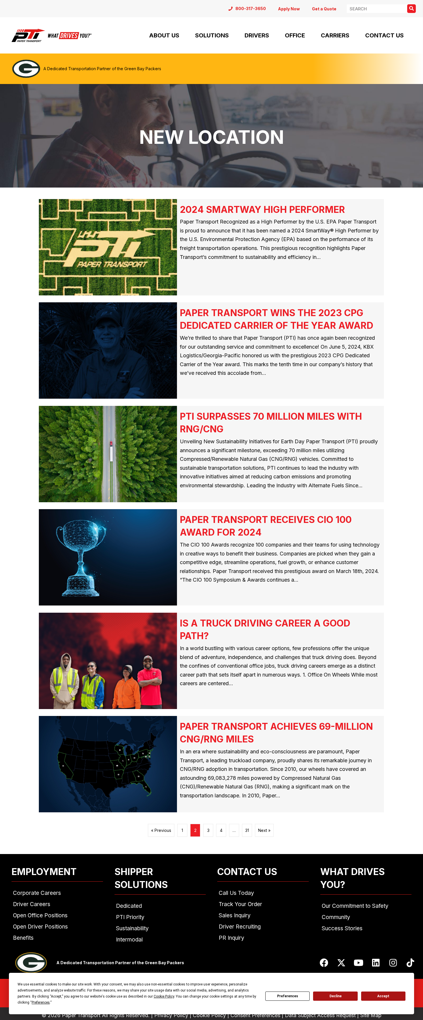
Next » (264, 830)
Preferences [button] (41, 1002)
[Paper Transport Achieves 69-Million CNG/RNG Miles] (211, 764)
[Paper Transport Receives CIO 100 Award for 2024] (211, 557)
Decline (335, 996)
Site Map (371, 1015)
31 (247, 830)
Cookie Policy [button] (164, 996)
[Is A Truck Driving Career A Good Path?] (211, 661)
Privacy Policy (171, 1015)
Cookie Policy (209, 1015)
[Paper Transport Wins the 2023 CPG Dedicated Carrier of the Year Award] (211, 350)
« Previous (161, 830)
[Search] (411, 8)
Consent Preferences (255, 1015)
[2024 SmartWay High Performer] (211, 247)
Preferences (287, 996)
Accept (383, 996)
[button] (324, 962)
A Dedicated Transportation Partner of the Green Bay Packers (102, 68)
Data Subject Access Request (320, 1015)
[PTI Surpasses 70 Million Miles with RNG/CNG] (211, 454)
